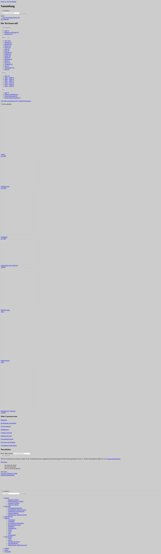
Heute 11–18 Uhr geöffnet (8, 1)
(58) (7, 56)
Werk (9, 538)
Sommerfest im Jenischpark (16, 511)
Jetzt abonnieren (5, 455)
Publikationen (12, 528)
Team (9, 531)
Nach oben (4, 462)
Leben (10, 540)
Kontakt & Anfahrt (13, 503)
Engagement (12, 535)
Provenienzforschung (14, 525)
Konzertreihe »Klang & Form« (17, 510)
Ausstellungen (8, 516)
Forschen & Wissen (14, 541)
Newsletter (7, 551)
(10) (9, 67)
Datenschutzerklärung (113, 459)
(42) (7, 47)
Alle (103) (7, 41)
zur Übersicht (5, 19)
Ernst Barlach (8, 536)
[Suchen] (24, 13)
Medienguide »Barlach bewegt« (17, 515)
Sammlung (11, 521)
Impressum (4, 475)
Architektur (11, 520)
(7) (8, 34)
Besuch (6, 498)
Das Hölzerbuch (13, 543)
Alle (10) (7, 76)
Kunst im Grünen (13, 499)
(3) (9, 79)
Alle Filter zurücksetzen (16, 101)
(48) (8, 44)
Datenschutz (10, 475)
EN (19, 17)
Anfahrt (6, 548)
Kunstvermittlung (13, 513)
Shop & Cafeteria (13, 504)
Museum (7, 518)
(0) (11, 32)
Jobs (9, 533)
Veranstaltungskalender (15, 508)
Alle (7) (6, 31)
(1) (7, 61)
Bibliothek (11, 526)
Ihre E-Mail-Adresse (7, 453)
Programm (7, 506)
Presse (10, 530)
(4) (6, 66)
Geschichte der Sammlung (16, 523)
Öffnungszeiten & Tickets (15, 501)
